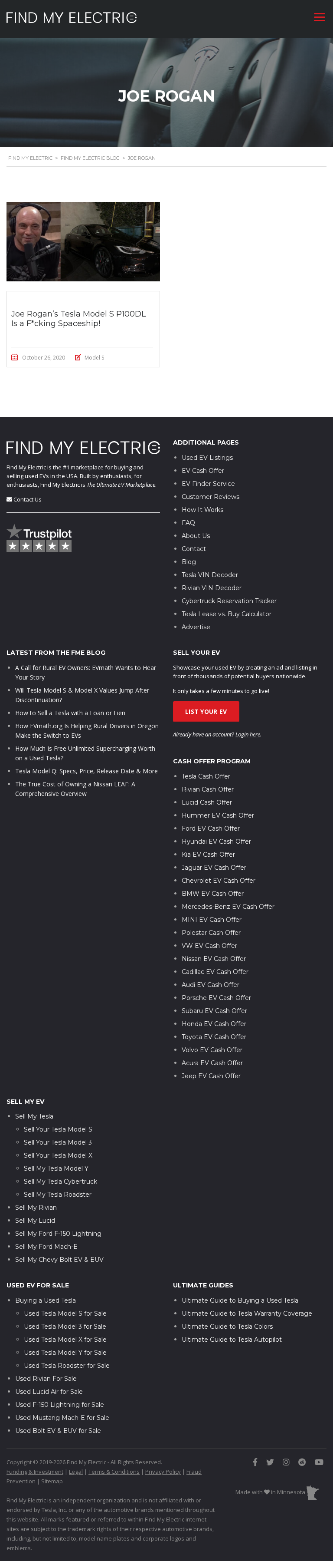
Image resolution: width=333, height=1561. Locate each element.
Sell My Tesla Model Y (56, 1168)
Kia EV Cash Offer (208, 854)
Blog (189, 562)
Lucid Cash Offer (207, 802)
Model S (94, 357)
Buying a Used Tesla (45, 1300)
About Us (196, 536)
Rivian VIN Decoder (212, 588)
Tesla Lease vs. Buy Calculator (226, 614)
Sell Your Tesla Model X (58, 1155)
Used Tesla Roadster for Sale (67, 1366)
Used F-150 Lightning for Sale (59, 1405)
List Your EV (206, 711)
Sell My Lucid (35, 1220)
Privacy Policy (163, 1471)
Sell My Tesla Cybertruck (60, 1181)
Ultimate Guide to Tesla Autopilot (232, 1339)
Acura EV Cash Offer (212, 1063)
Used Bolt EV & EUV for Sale (58, 1431)
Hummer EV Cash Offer (218, 815)
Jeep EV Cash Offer (211, 1076)
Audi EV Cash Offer (210, 985)
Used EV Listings (207, 458)
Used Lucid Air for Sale (49, 1392)
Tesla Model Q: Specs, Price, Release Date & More (86, 771)
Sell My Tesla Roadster (57, 1194)
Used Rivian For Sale (46, 1379)
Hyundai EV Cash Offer (216, 841)
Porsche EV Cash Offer (216, 998)
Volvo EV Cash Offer (212, 1050)
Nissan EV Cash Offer (214, 959)
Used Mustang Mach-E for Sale (62, 1418)
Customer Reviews (210, 497)
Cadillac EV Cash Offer (215, 972)
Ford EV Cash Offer (211, 828)
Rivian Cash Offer (208, 789)
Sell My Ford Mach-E (46, 1247)
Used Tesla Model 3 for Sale (65, 1326)
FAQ (188, 523)
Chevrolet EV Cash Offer (218, 880)
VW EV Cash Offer (209, 946)
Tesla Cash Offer (206, 776)
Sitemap (52, 1481)
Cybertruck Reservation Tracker (229, 601)
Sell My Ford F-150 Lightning (58, 1234)
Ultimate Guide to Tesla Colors (227, 1326)
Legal (76, 1471)
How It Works (202, 510)
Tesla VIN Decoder (210, 575)
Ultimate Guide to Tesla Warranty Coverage (247, 1313)
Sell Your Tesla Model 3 (58, 1142)
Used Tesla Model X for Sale (65, 1339)
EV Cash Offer (203, 471)
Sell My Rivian (36, 1207)
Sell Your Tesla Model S (58, 1129)
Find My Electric (26, 467)
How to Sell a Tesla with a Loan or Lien (70, 713)
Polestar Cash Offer (211, 933)
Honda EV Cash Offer (214, 1024)
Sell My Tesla (34, 1116)
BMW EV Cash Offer (213, 894)
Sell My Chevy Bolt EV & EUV (59, 1260)
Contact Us (27, 499)
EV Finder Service (208, 484)
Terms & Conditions (114, 1471)
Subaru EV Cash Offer (214, 1011)
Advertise (196, 627)
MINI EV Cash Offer (212, 920)
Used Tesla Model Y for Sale (65, 1352)
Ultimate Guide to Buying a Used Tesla (240, 1300)
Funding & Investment (35, 1471)
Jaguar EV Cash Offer (214, 867)
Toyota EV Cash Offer (214, 1037)
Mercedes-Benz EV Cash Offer (228, 907)
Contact (194, 549)
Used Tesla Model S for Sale (65, 1313)
